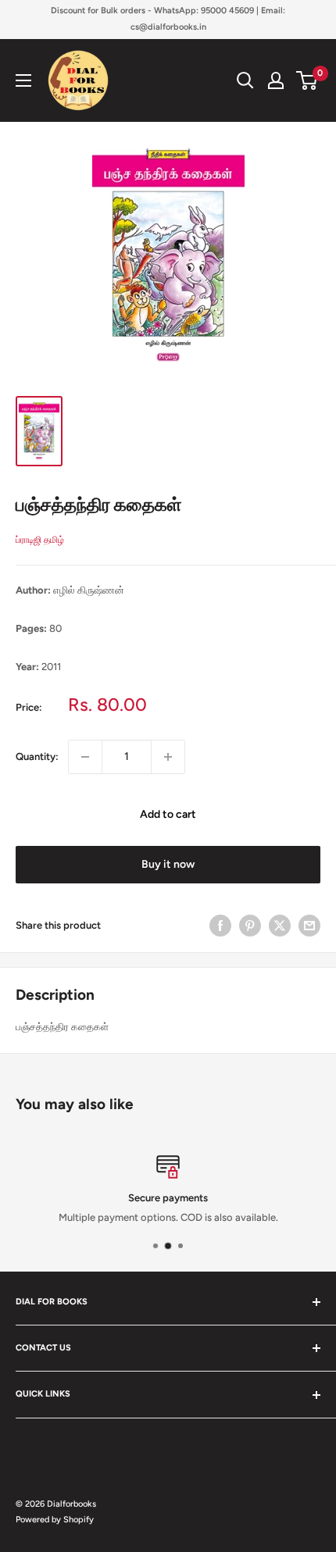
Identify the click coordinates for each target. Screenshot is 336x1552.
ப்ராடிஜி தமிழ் (40, 539)
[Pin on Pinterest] (250, 926)
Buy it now (168, 864)
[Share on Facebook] (220, 926)
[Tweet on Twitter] (280, 926)
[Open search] (245, 80)
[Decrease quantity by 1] (85, 756)
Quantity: (37, 756)
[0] (307, 80)
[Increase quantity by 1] (168, 756)
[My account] (276, 80)
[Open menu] (23, 80)
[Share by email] (309, 926)
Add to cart (168, 814)
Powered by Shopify (55, 1520)
